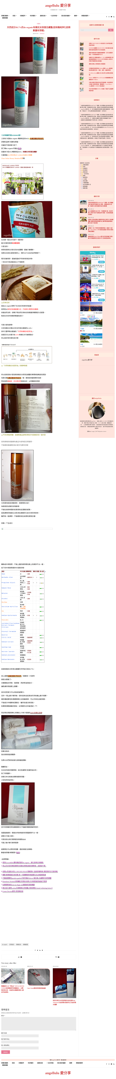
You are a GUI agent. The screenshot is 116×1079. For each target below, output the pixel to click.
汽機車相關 (86, 182)
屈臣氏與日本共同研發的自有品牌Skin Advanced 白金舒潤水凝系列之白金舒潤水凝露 (64, 1002)
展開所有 (82, 163)
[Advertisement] (38, 923)
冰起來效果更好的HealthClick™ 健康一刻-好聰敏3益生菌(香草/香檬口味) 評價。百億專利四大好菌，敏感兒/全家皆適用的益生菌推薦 (100, 204)
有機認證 (25, 944)
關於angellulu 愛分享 (55, 1060)
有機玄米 (18, 944)
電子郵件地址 (5, 1039)
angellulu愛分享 (87, 360)
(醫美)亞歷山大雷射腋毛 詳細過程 (97, 64)
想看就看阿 (84, 15)
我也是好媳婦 (65, 15)
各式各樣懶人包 (87, 184)
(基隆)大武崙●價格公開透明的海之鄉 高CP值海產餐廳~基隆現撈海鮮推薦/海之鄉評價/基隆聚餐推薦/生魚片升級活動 (100, 221)
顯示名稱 (4, 1033)
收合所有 (87, 163)
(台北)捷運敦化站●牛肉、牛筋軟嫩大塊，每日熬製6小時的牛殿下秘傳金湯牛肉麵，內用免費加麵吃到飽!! (100, 212)
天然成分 (11, 944)
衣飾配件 (22, 15)
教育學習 (85, 177)
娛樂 (75, 15)
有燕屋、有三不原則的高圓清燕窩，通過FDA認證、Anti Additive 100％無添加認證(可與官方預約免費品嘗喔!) (100, 229)
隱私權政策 (63, 1060)
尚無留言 (42, 33)
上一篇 (20, 957)
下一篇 (57, 957)
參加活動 (85, 181)
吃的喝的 (32, 15)
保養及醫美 (4, 15)
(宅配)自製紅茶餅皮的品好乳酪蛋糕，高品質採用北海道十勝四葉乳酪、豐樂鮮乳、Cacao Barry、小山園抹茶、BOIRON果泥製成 (101, 84)
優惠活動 (85, 188)
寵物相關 (5, 18)
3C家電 (85, 179)
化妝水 (38, 23)
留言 (3, 1015)
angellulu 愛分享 (58, 5)
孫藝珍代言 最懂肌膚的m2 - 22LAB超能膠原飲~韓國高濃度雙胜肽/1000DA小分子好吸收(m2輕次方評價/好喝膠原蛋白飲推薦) (101, 59)
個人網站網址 (5, 1045)
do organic (4, 944)
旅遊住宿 (42, 15)
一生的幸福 (53, 15)
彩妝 (14, 15)
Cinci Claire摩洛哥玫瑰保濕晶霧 (36, 988)
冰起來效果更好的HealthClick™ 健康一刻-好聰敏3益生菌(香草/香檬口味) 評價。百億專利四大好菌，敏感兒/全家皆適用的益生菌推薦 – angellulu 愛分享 (96, 107)
